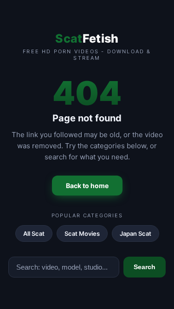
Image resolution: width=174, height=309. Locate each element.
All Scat (34, 233)
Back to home (87, 185)
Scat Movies (82, 233)
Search (144, 267)
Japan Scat (135, 233)
